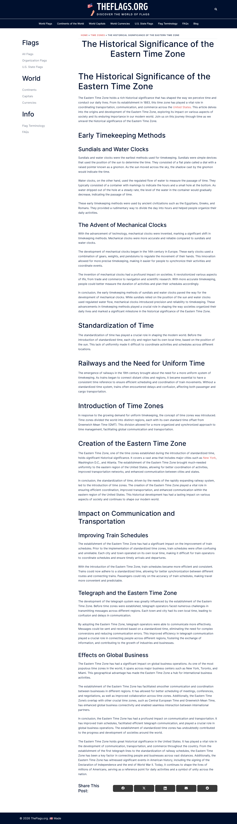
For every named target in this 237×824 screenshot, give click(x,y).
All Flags (27, 54)
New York (209, 457)
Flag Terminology (167, 23)
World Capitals (97, 23)
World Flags (45, 23)
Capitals (27, 96)
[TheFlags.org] (118, 9)
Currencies (29, 102)
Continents (29, 89)
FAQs (185, 23)
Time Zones (98, 35)
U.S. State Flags (144, 23)
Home (84, 35)
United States (182, 107)
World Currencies (120, 23)
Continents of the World (70, 23)
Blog (195, 23)
